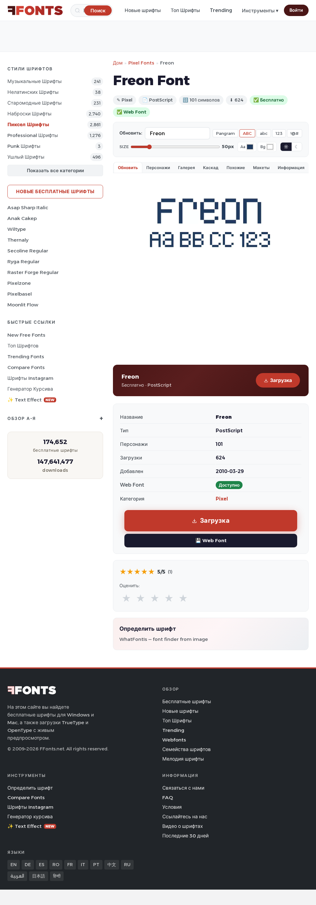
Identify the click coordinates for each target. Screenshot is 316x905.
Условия (172, 807)
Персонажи (158, 167)
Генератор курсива (30, 389)
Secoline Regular (27, 251)
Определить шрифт (30, 788)
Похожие (236, 167)
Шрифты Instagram (30, 378)
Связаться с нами (183, 788)
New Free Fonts (26, 335)
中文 (111, 864)
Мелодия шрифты (183, 759)
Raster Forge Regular (33, 272)
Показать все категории (55, 170)
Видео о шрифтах (182, 826)
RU (127, 864)
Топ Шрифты (185, 10)
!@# (294, 133)
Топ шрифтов (23, 346)
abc (264, 133)
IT (83, 864)
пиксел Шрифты (28, 124)
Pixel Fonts (141, 63)
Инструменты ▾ (260, 11)
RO (55, 864)
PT (96, 864)
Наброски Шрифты (29, 114)
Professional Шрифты (32, 135)
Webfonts (174, 740)
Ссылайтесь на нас (184, 817)
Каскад (210, 167)
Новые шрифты (143, 10)
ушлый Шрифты (25, 157)
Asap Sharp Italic (27, 207)
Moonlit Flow (22, 305)
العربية (17, 876)
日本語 (38, 876)
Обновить (128, 167)
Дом (118, 63)
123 (279, 133)
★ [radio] (126, 598)
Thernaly (17, 240)
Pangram (225, 133)
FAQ (167, 797)
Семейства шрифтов (186, 749)
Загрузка (281, 380)
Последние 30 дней (185, 836)
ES (41, 864)
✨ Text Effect (31, 400)
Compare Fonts (26, 367)
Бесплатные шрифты (186, 701)
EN (13, 864)
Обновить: (130, 133)
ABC (247, 133)
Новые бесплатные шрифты (55, 191)
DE (28, 864)
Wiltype (16, 229)
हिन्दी (56, 876)
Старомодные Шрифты (34, 103)
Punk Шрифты (23, 146)
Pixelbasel (19, 294)
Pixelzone (19, 283)
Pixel (222, 499)
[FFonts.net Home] (35, 10)
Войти (296, 10)
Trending (221, 10)
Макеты (261, 167)
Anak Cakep (22, 218)
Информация (291, 167)
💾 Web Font (211, 540)
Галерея (186, 167)
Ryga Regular (23, 261)
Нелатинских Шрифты (33, 92)
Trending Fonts (25, 356)
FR (70, 864)
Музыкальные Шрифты (34, 81)
